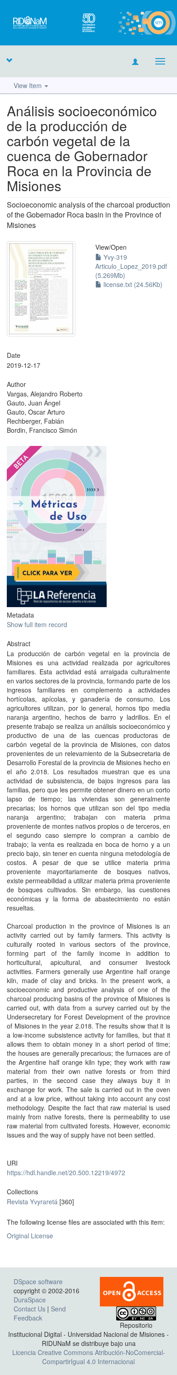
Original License (30, 1235)
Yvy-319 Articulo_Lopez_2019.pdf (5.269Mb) (131, 266)
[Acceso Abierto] (131, 1290)
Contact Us (29, 1308)
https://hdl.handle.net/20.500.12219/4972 (66, 1172)
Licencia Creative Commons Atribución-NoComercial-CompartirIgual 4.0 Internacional (88, 1357)
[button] (9, 60)
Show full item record (37, 624)
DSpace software (38, 1281)
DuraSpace (30, 1299)
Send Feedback (40, 1313)
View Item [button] (29, 85)
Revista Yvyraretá (32, 1201)
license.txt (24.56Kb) (132, 284)
